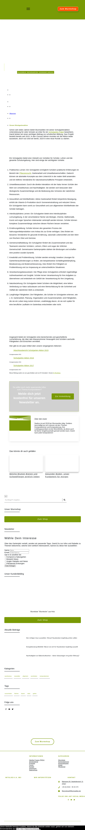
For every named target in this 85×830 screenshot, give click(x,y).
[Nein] (40, 829)
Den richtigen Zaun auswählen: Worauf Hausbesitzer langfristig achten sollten (42, 640)
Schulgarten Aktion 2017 (24, 366)
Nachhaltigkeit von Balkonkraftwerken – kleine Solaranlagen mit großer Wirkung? (42, 658)
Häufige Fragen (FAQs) (36, 760)
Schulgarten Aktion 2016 (24, 358)
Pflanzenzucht (25, 173)
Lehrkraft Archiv (46, 72)
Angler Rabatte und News (17, 561)
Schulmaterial (33, 762)
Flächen (16, 693)
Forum (31, 765)
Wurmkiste (61, 760)
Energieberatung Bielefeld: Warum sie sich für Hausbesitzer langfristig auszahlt (42, 649)
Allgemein (22, 72)
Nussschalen (8, 693)
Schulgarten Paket (56, 132)
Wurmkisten (34, 676)
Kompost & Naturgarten (16, 557)
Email (7, 552)
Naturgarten (32, 72)
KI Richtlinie (56, 373)
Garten (34, 693)
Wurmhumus (8, 676)
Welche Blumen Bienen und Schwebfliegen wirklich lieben (26, 468)
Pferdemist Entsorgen (15, 563)
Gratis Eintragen (10, 566)
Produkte (32, 763)
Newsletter (17, 676)
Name (7, 550)
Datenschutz (33, 770)
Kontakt (31, 767)
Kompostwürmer (44, 676)
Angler (60, 765)
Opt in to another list (12, 555)
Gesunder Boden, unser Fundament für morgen (62, 468)
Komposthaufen (63, 763)
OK (18, 829)
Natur (28, 693)
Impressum (32, 768)
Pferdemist (61, 767)
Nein (22, 829)
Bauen (23, 693)
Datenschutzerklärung (31, 829)
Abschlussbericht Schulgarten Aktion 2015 (31, 350)
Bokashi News (12, 559)
